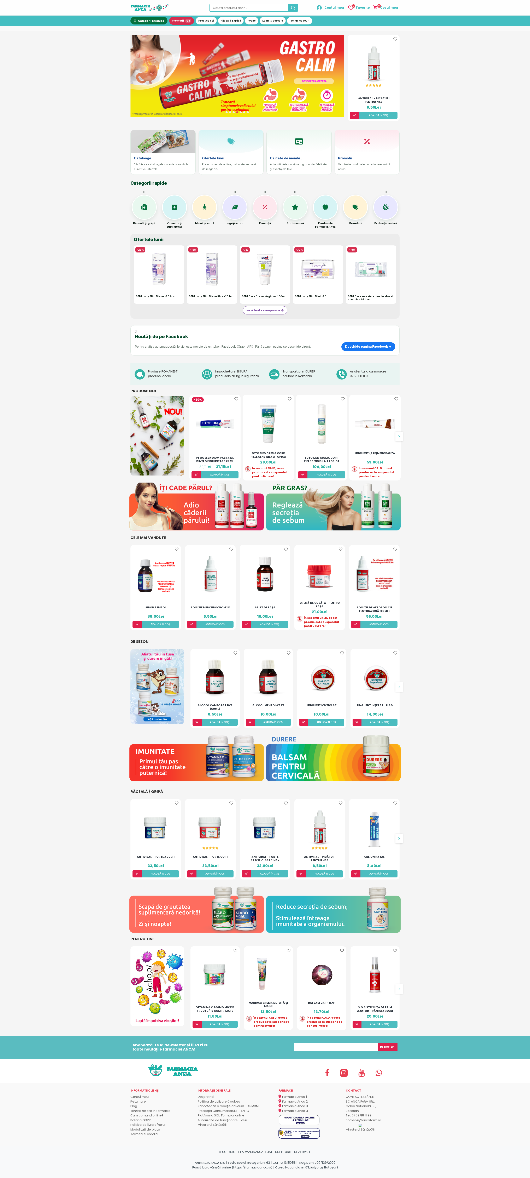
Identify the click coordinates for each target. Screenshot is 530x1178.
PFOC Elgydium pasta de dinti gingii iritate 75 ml (215, 459)
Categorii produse (151, 20)
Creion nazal (374, 857)
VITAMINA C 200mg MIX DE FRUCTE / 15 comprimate (215, 1009)
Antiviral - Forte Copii (210, 857)
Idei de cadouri (300, 20)
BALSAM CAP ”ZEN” (321, 1003)
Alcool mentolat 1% (268, 705)
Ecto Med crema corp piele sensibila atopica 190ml (322, 459)
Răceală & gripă (231, 20)
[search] (293, 8)
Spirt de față (265, 607)
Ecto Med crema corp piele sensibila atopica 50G (268, 455)
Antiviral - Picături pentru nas (373, 100)
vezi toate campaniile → (265, 310)
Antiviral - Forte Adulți (156, 857)
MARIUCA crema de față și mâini (268, 1004)
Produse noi (206, 20)
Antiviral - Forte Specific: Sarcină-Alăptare (265, 858)
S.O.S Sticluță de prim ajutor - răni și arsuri (375, 1009)
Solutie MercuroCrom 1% (210, 607)
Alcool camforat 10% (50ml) (215, 707)
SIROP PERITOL (155, 607)
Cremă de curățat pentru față (320, 604)
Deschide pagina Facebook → (368, 346)
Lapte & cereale (272, 20)
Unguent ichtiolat (322, 705)
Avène (252, 20)
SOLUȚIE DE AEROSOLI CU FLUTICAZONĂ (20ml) (374, 609)
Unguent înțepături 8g (375, 705)
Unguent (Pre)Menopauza (375, 453)
